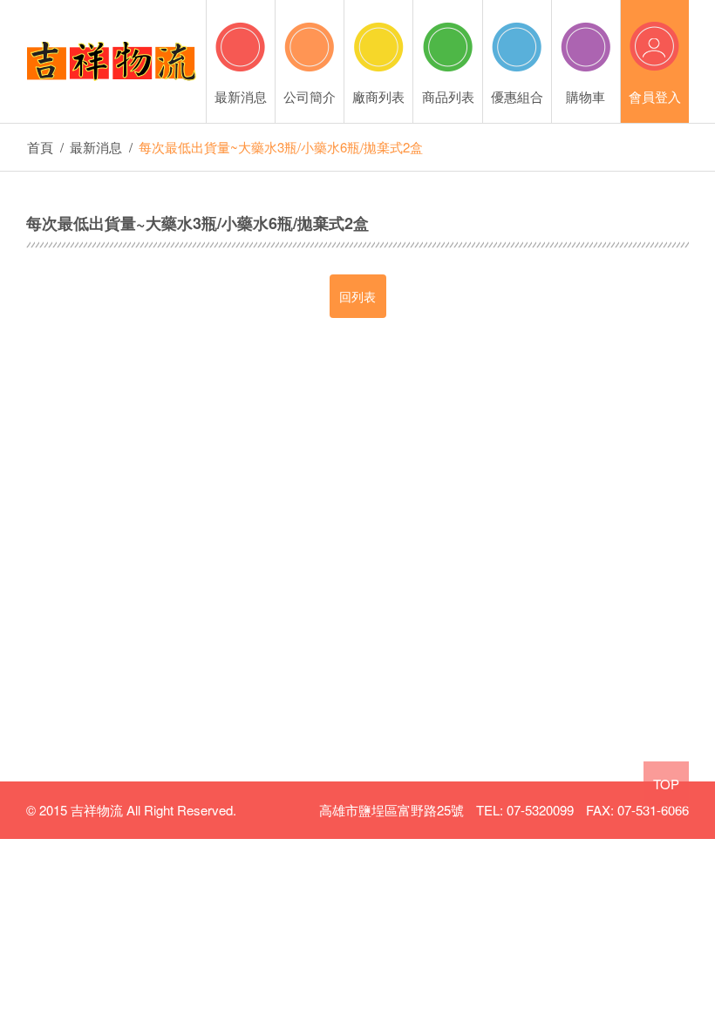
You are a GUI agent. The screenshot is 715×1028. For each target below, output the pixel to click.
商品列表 (448, 96)
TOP (666, 783)
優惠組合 (517, 96)
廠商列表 (378, 96)
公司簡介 (309, 96)
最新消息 (240, 96)
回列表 (357, 296)
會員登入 (655, 96)
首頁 (40, 147)
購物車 (585, 96)
